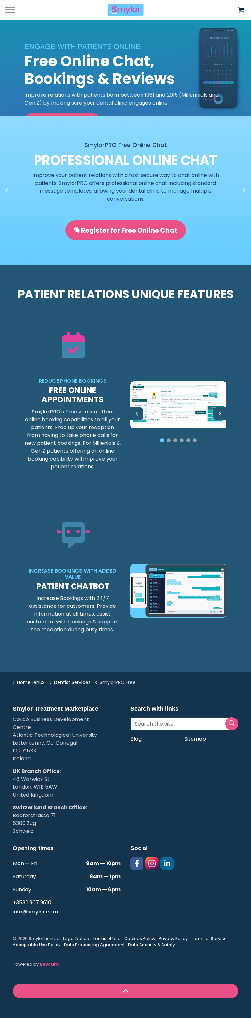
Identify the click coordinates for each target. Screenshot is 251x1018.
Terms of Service (209, 938)
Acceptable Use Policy (36, 945)
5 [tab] (188, 440)
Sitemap (195, 739)
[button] (241, 10)
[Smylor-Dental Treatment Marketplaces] (125, 9)
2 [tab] (169, 440)
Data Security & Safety (151, 945)
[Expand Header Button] (10, 10)
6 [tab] (195, 440)
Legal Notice (76, 938)
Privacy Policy (173, 938)
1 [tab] (162, 440)
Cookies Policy (139, 938)
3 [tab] (175, 440)
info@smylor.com (35, 911)
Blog (136, 739)
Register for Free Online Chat (129, 230)
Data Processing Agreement (94, 945)
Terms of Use (107, 938)
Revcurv (49, 964)
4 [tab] (182, 440)
